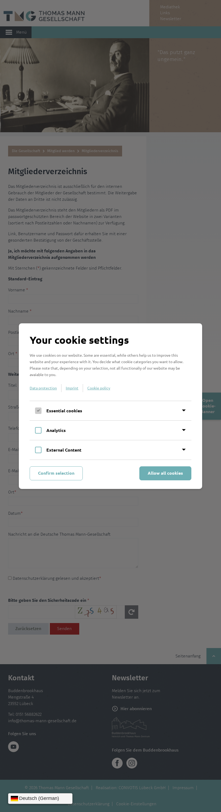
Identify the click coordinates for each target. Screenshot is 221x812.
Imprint (72, 387)
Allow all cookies (165, 473)
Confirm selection (56, 473)
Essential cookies (64, 410)
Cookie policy (98, 387)
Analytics (56, 430)
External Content (63, 450)
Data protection (43, 387)
